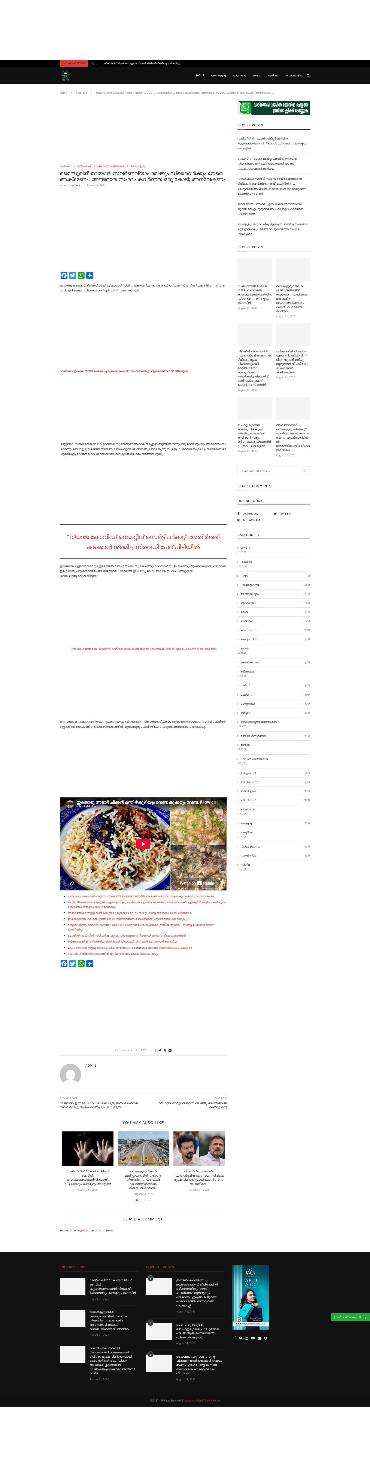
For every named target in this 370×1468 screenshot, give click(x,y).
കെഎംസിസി (275, 639)
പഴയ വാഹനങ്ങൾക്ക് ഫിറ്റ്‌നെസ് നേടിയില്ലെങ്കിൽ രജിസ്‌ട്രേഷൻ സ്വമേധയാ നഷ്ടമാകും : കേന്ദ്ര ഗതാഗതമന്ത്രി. (143, 649)
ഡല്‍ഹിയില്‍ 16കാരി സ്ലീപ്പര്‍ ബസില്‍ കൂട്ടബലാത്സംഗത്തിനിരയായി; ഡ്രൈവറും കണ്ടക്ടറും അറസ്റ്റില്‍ (272, 143)
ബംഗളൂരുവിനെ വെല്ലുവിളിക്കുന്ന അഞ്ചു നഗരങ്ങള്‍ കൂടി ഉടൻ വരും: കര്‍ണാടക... (153, 63)
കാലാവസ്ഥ (275, 630)
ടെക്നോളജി (275, 703)
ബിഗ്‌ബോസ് (275, 782)
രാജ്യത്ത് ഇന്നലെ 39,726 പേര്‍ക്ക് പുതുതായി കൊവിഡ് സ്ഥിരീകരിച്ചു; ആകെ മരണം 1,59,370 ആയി (124, 371)
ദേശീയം (273, 75)
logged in (82, 1230)
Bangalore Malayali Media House (201, 1400)
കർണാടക (239, 75)
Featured (81, 92)
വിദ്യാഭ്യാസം (275, 846)
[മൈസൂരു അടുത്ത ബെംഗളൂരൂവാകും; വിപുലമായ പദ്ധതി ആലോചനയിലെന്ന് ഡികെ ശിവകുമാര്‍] (159, 1331)
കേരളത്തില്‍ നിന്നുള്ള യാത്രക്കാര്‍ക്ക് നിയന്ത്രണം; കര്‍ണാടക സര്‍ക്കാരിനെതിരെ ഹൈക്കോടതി (129, 948)
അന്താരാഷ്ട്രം (294, 75)
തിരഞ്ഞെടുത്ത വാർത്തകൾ (258, 722)
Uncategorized (275, 585)
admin (76, 185)
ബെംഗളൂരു (218, 75)
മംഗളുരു (275, 823)
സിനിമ (245, 865)
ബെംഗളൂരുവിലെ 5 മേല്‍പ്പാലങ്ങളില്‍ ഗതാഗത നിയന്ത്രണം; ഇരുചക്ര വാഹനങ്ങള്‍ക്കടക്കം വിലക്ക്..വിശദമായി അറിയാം (267, 164)
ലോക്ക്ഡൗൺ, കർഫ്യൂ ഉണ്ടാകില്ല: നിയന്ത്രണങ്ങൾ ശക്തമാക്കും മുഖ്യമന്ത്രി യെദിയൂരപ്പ (127, 919)
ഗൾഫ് (275, 685)
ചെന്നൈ (275, 694)
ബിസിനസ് (275, 800)
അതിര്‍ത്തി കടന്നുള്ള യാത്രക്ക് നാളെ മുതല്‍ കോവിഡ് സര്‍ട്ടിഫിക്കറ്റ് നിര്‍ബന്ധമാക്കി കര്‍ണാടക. (129, 913)
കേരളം (257, 75)
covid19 (245, 547)
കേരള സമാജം (275, 662)
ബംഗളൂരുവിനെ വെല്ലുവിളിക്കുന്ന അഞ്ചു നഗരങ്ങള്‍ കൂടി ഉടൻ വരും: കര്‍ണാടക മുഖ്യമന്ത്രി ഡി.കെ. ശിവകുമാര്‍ (272, 229)
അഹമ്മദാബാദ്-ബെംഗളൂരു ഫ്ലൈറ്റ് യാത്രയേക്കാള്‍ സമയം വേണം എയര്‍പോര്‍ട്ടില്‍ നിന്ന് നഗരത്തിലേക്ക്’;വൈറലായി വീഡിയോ (293, 437)
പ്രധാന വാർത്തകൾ (110, 166)
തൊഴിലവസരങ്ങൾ (275, 736)
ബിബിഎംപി (275, 791)
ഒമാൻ (275, 612)
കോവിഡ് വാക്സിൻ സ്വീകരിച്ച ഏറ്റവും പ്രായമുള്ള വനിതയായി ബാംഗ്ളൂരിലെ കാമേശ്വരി (126, 935)
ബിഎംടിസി (275, 773)
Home (200, 75)
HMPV (275, 576)
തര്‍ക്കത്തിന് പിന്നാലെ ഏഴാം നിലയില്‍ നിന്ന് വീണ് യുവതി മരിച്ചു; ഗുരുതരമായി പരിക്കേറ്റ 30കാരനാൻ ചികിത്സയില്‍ (270, 209)
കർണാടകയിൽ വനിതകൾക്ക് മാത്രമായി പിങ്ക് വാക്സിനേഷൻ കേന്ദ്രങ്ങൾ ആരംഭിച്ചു (122, 941)
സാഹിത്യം (275, 855)
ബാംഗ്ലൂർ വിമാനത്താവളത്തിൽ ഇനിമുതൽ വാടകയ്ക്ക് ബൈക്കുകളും (112, 954)
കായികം (275, 621)
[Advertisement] (185, 30)
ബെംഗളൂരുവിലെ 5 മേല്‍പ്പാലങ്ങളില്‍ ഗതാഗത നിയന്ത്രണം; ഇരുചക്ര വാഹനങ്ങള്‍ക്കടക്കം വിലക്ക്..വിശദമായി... (143, 1180)
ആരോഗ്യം (275, 603)
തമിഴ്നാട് (275, 713)
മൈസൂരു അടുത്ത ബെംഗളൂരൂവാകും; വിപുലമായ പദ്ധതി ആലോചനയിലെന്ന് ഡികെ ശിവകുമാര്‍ (197, 1331)
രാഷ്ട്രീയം (246, 832)
